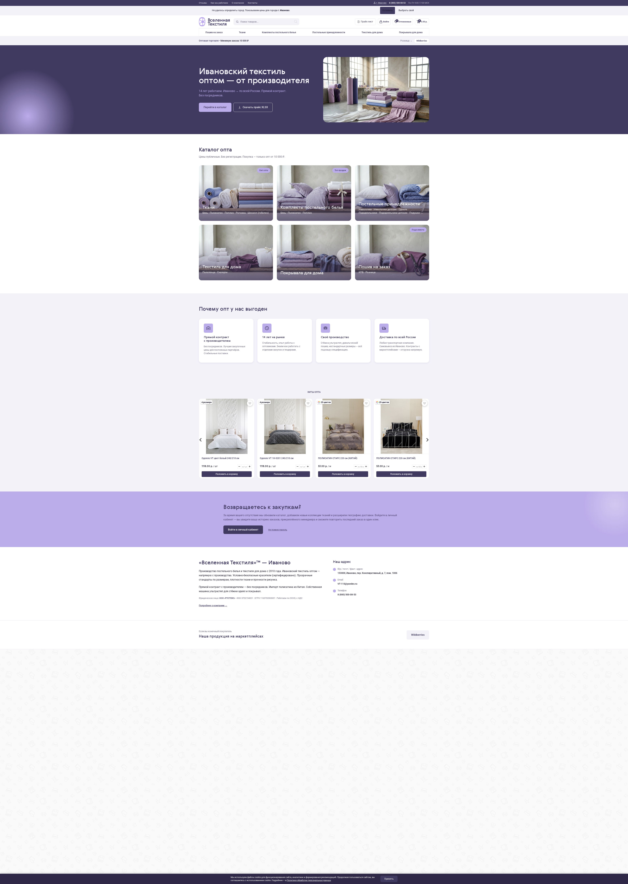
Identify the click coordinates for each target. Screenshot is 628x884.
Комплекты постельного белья (279, 32)
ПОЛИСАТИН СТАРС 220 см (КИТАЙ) (337, 458)
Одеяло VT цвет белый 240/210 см (220, 458)
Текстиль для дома (372, 32)
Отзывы (203, 3)
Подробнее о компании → (213, 605)
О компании (238, 3)
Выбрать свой (406, 10)
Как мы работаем (219, 3)
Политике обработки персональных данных (309, 880)
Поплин (229, 212)
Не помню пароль (277, 529)
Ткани (242, 32)
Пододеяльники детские (393, 212)
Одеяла (403, 209)
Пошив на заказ (214, 32)
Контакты (252, 3)
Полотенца (208, 272)
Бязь (205, 212)
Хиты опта (314, 392)
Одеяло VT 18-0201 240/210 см (277, 458)
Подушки (414, 212)
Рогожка (241, 212)
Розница (370, 272)
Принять (389, 878)
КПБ (361, 272)
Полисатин (216, 212)
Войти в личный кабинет (243, 529)
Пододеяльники (368, 212)
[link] (380, 3)
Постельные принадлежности (328, 32)
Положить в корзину (227, 474)
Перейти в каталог (215, 107)
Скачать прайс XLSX (255, 107)
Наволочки (365, 209)
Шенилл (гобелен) (258, 212)
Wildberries (421, 41)
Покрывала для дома (411, 32)
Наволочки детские (385, 209)
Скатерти (222, 272)
